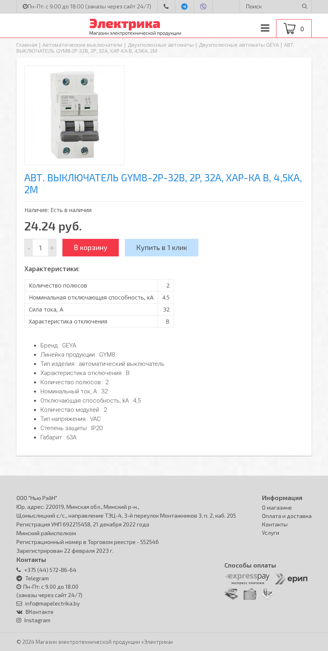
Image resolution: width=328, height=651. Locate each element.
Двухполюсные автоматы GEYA (239, 44)
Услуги (270, 532)
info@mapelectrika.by (52, 603)
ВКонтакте (40, 611)
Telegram (37, 578)
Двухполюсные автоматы (161, 44)
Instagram (37, 620)
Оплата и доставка (287, 515)
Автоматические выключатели (82, 44)
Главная (26, 44)
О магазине (277, 507)
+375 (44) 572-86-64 (49, 569)
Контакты (275, 524)
